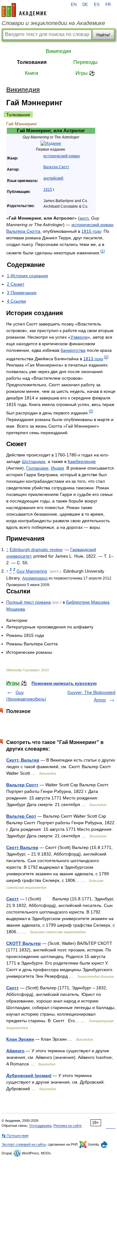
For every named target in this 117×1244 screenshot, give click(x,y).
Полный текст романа (28, 602)
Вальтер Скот (21, 816)
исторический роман (61, 156)
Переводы (85, 62)
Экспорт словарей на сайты (24, 1144)
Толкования (31, 62)
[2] (106, 357)
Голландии (37, 468)
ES (97, 5)
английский (53, 178)
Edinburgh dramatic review (36, 549)
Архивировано (35, 578)
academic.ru (24, 10)
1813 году (93, 358)
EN (73, 5)
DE (85, 5)
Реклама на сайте (67, 1125)
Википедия (58, 51)
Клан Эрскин (20, 1039)
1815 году (91, 231)
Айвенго (15, 1050)
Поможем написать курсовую (64, 683)
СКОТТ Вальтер (23, 943)
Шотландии (33, 461)
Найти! (103, 34)
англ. (85, 218)
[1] (102, 251)
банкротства (73, 350)
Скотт (12, 898)
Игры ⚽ (85, 73)
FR (108, 5)
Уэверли (79, 337)
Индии (57, 468)
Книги (31, 73)
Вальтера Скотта (23, 231)
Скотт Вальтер (22, 847)
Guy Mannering (32, 571)
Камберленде (82, 461)
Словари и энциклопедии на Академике (53, 23)
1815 (47, 189)
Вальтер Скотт (56, 167)
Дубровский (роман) (28, 1075)
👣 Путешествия (15, 1135)
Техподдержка (40, 1125)
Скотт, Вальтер (22, 760)
